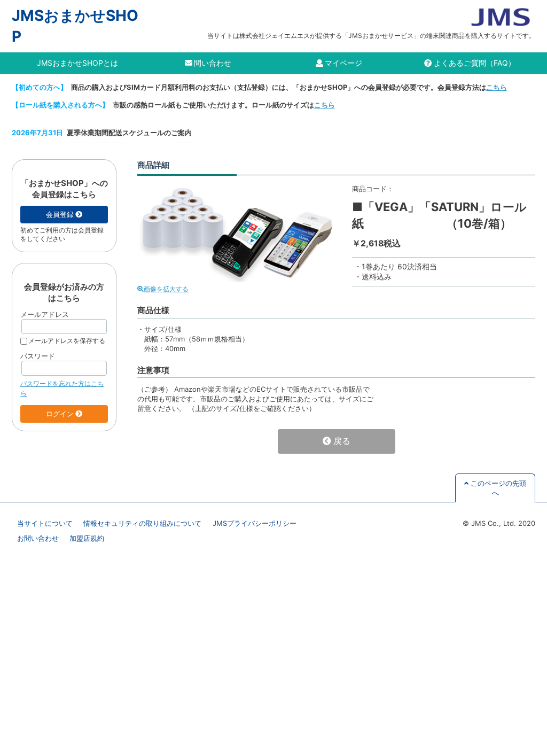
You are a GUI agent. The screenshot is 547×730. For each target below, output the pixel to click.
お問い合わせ (38, 538)
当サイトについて (45, 523)
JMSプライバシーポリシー (254, 523)
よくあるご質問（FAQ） (474, 62)
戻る (341, 441)
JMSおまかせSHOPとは (77, 62)
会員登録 (60, 214)
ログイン (60, 413)
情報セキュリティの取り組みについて (142, 523)
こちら (496, 87)
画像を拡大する (166, 289)
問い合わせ (212, 62)
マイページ (343, 62)
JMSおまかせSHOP (75, 25)
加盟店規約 (86, 538)
